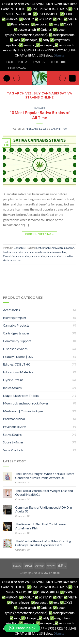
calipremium (59, 128)
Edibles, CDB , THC (16, 364)
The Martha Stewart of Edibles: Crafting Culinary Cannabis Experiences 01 (43, 543)
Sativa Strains (12, 434)
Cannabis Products (16, 325)
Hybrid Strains (13, 380)
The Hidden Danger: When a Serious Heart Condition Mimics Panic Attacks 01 (44, 475)
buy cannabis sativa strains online (47, 252)
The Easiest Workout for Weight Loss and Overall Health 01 (44, 492)
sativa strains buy (56, 256)
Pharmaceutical (14, 419)
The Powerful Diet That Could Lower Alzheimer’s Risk (40, 526)
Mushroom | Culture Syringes (23, 411)
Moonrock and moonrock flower (25, 403)
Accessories (11, 310)
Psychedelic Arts (14, 427)
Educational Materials (18, 372)
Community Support (17, 341)
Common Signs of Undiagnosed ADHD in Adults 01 (43, 509)
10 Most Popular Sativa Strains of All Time (40, 115)
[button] (22, 628)
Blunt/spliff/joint (14, 318)
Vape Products (13, 450)
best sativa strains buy (15, 252)
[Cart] (72, 78)
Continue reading (39, 234)
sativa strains (37, 256)
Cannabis (39, 108)
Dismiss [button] (58, 55)
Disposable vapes (15, 349)
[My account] (62, 78)
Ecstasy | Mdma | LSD (18, 356)
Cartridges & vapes (16, 333)
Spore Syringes (13, 442)
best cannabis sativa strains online (55, 247)
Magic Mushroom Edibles (21, 395)
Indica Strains (12, 388)
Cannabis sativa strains (16, 256)
